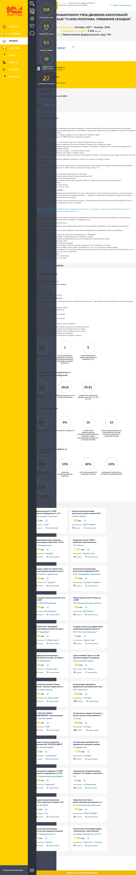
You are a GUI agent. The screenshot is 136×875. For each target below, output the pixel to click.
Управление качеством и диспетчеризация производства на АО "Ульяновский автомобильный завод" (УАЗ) (88, 801)
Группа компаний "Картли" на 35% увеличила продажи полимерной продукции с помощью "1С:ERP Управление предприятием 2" (86, 657)
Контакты (14, 76)
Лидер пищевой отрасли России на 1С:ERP (87, 599)
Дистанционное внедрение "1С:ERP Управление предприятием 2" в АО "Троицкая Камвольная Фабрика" (49, 772)
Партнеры (14, 69)
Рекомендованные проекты (32, 18)
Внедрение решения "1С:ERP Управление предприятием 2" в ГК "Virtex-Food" (46, 512)
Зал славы (14, 48)
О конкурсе (15, 33)
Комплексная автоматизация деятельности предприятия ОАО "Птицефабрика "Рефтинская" (86, 570)
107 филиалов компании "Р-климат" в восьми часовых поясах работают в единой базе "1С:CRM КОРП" (88, 714)
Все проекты (32, 11)
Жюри (12, 55)
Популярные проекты (32, 26)
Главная (13, 26)
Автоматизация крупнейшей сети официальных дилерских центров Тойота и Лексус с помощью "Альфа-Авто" (87, 743)
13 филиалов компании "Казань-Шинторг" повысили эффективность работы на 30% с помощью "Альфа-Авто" (49, 685)
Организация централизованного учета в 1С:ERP (50, 599)
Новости (13, 62)
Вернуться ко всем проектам (122, 5)
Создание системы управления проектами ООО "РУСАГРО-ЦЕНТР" (49, 743)
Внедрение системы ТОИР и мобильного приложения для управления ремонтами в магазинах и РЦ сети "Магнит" (88, 541)
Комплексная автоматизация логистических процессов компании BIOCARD (49, 830)
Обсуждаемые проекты (32, 33)
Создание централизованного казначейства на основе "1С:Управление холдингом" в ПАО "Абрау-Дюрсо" (50, 657)
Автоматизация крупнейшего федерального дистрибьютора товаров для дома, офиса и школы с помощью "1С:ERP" (88, 685)
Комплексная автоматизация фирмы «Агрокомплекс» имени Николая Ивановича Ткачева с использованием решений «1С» (88, 830)
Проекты (13, 41)
